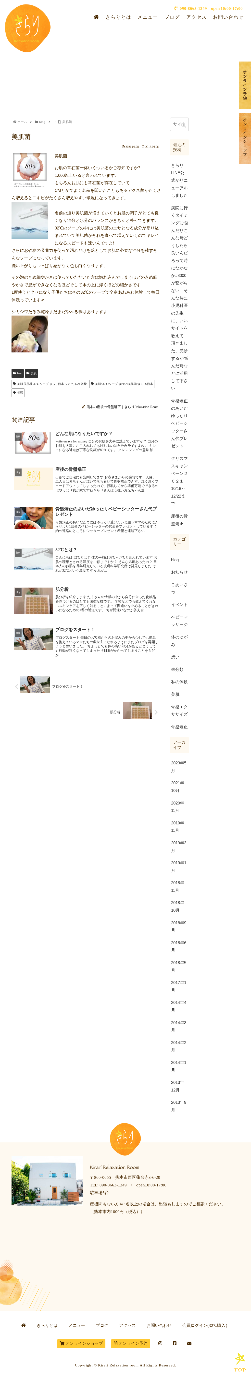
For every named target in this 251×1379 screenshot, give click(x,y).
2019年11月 (177, 827)
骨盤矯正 (179, 727)
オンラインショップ (83, 1343)
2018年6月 (178, 946)
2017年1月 (178, 986)
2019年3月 (178, 847)
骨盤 (20, 392)
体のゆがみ (179, 641)
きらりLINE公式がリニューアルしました (179, 180)
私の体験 (179, 682)
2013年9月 (178, 1106)
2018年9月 (178, 927)
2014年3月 (178, 1026)
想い (175, 657)
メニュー (148, 17)
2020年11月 (177, 807)
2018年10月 (177, 906)
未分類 (177, 669)
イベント (179, 604)
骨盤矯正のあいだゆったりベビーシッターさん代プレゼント (179, 424)
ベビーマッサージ (179, 621)
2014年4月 (178, 1006)
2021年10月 (177, 787)
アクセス (196, 17)
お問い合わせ (228, 17)
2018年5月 (178, 966)
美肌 (34, 373)
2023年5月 (178, 767)
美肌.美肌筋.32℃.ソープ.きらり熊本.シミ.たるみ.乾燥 (52, 384)
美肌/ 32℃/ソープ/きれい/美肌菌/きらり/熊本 (124, 384)
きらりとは (118, 17)
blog (19, 373)
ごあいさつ (179, 588)
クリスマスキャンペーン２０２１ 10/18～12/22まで (180, 481)
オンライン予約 (132, 1343)
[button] (183, 125)
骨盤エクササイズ (179, 711)
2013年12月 (177, 1086)
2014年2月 (178, 1046)
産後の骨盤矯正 (179, 520)
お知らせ (179, 572)
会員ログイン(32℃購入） (206, 1325)
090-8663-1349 (192, 8)
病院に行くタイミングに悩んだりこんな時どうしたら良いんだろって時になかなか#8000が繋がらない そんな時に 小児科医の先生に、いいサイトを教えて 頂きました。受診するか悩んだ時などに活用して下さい (180, 298)
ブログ (172, 17)
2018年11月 (177, 886)
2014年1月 (178, 1066)
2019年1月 (178, 867)
